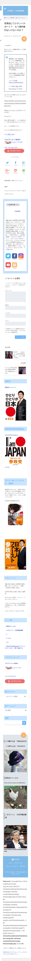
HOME (16, 859)
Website (14, 268)
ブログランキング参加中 (12, 139)
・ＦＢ (7, 642)
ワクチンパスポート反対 (18, 191)
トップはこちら (9, 134)
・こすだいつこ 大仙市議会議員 (14, 630)
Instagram (21, 259)
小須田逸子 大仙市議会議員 (15, 11)
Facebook (14, 259)
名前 (7, 305)
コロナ (7, 191)
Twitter (8, 259)
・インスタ (8, 638)
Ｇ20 (12, 194)
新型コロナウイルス (17, 180)
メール (7, 313)
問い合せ (22, 866)
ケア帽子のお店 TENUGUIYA (15, 746)
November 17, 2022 (15, 89)
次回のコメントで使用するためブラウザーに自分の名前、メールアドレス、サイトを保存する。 (15, 330)
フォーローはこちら (10, 147)
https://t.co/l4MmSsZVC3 (16, 82)
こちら (18, 247)
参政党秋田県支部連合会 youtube (12, 451)
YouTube (8, 268)
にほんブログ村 (17, 142)
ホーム (11, 863)
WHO (7, 194)
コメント (8, 290)
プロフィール (18, 863)
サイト (7, 321)
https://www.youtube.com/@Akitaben (14, 782)
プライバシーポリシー (12, 866)
